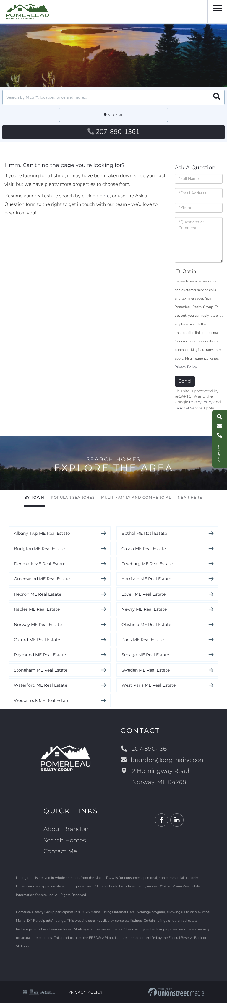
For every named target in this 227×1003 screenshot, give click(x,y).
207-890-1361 (118, 131)
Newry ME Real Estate (144, 609)
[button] (217, 97)
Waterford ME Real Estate (40, 685)
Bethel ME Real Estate (144, 533)
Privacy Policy (186, 367)
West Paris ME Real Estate (148, 685)
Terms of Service (188, 408)
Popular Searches (73, 497)
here (105, 195)
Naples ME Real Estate (37, 609)
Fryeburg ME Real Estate (147, 563)
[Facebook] (161, 820)
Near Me (115, 115)
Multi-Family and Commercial (136, 497)
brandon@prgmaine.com (168, 759)
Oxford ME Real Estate (37, 639)
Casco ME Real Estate (143, 548)
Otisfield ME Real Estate (146, 624)
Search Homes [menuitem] (64, 840)
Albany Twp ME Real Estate (42, 533)
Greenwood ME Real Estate (42, 578)
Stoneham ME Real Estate (40, 670)
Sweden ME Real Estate (145, 670)
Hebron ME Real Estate (37, 594)
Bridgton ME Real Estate (39, 548)
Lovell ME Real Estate (143, 594)
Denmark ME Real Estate (39, 563)
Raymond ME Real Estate (40, 654)
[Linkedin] (177, 820)
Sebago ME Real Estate (145, 654)
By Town (34, 497)
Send (185, 381)
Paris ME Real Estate (142, 639)
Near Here (190, 497)
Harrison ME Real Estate (146, 578)
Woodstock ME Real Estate (41, 700)
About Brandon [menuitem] (66, 829)
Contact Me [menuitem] (60, 851)
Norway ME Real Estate (38, 624)
